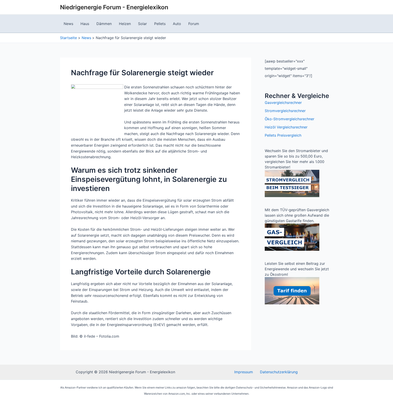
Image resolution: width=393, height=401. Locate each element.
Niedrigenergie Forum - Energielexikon (114, 7)
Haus (85, 23)
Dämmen (104, 23)
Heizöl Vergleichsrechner (286, 127)
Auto (177, 23)
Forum (193, 23)
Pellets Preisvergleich (283, 135)
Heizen (125, 23)
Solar (142, 23)
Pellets (160, 23)
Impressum (243, 372)
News (68, 23)
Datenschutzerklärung (279, 372)
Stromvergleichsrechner (285, 110)
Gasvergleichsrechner (283, 102)
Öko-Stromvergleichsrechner (289, 119)
